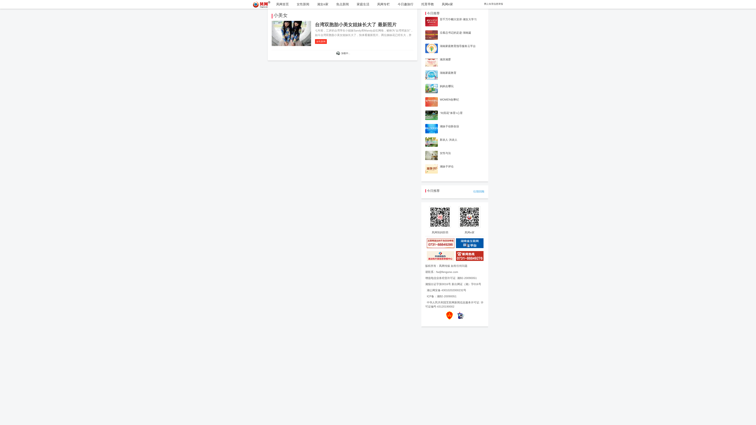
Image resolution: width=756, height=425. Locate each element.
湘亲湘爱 (445, 59)
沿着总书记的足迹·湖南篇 (455, 32)
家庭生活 (363, 4)
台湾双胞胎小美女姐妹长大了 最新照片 (356, 24)
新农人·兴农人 (448, 139)
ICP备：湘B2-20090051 (442, 296)
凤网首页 (282, 4)
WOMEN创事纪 (449, 99)
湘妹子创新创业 (449, 126)
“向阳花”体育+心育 (451, 113)
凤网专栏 (383, 4)
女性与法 (445, 153)
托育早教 (427, 4)
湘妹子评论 (447, 166)
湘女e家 (322, 4)
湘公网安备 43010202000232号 (446, 290)
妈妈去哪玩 (447, 86)
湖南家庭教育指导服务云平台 (458, 46)
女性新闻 (303, 4)
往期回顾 (478, 191)
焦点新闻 (342, 4)
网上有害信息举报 (493, 4)
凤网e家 (447, 4)
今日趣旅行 (405, 4)
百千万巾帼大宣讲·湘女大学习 (458, 19)
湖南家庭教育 (448, 72)
